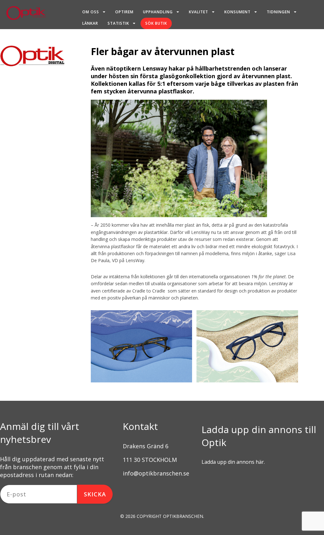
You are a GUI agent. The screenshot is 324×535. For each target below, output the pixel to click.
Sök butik (156, 23)
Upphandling (158, 12)
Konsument (237, 12)
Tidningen (278, 12)
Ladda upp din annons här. (233, 461)
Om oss (90, 12)
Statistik (118, 23)
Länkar (90, 23)
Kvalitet (198, 12)
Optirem (124, 12)
